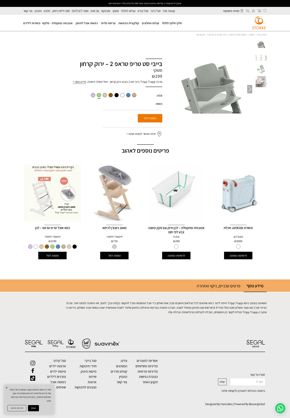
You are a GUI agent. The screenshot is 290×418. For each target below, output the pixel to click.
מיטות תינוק (88, 371)
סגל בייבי (156, 11)
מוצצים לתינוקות (85, 387)
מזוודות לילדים (31, 23)
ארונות (92, 382)
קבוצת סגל (169, 11)
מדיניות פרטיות (17, 408)
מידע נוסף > (79, 82)
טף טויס (95, 11)
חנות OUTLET (80, 11)
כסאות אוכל (58, 382)
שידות (92, 376)
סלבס (47, 11)
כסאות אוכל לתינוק (87, 23)
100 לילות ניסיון (61, 11)
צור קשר (27, 11)
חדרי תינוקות (88, 366)
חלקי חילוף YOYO (172, 23)
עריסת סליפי (108, 23)
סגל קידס (143, 11)
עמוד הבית (262, 34)
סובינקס (105, 11)
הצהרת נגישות (148, 376)
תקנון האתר (150, 382)
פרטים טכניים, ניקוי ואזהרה (218, 286)
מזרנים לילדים (56, 376)
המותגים (121, 366)
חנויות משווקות (231, 11)
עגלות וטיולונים (150, 23)
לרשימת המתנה (238, 255)
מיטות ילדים (58, 371)
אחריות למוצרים (147, 360)
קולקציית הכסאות (128, 23)
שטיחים (61, 387)
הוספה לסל (150, 118)
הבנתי (33, 408)
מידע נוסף (255, 286)
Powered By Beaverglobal (249, 404)
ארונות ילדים (57, 366)
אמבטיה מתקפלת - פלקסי (57, 23)
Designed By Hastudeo (218, 404)
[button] (173, 89)
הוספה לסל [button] (114, 255)
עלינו (124, 360)
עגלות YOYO (128, 11)
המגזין (38, 11)
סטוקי (115, 11)
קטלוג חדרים (119, 371)
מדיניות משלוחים (146, 366)
